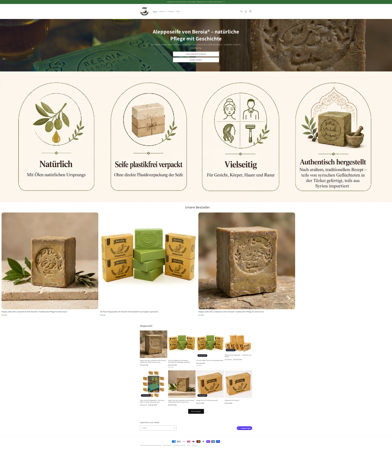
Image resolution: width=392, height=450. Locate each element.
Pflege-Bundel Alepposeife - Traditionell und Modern (238, 356)
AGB (188, 445)
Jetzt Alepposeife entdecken (196, 54)
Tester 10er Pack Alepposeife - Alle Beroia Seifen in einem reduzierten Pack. (152, 401)
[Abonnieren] (174, 428)
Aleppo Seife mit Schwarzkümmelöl (207, 400)
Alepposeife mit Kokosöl (232, 400)
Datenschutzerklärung (179, 445)
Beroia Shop (147, 445)
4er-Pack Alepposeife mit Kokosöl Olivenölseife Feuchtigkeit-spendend (179, 361)
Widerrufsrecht (167, 445)
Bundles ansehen (196, 60)
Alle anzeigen (196, 411)
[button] (241, 11)
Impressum (194, 445)
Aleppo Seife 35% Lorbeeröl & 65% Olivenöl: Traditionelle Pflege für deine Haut (153, 361)
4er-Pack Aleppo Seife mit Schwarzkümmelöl (209, 360)
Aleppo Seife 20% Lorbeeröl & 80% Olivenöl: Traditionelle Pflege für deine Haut (181, 401)
